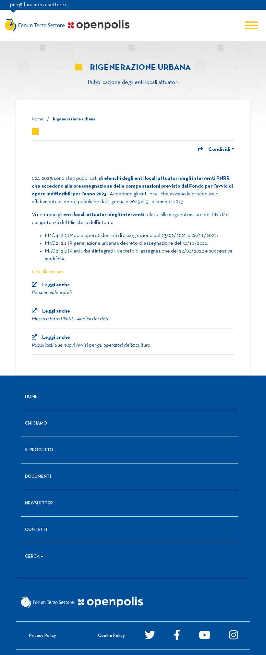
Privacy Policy (42, 636)
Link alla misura (47, 272)
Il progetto (39, 450)
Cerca (32, 556)
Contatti (36, 530)
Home (37, 119)
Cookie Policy (111, 636)
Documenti (38, 477)
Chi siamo (36, 423)
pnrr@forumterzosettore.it (39, 5)
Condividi (219, 149)
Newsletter (39, 503)
